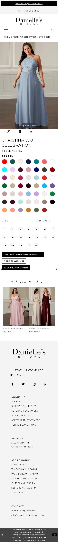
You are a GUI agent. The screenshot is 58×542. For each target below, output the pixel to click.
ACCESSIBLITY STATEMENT (25, 420)
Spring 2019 (44, 37)
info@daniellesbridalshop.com (27, 515)
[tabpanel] (29, 85)
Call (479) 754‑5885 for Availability (23, 254)
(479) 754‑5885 (28, 510)
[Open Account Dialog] (52, 30)
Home (5, 37)
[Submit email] (12, 375)
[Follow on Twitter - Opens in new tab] (23, 384)
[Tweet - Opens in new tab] (8, 131)
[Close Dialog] (2, 534)
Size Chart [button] (43, 220)
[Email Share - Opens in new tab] (31, 131)
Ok (54, 535)
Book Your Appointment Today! (29, 4)
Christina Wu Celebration (23, 37)
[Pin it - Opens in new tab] (20, 131)
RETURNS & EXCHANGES (24, 411)
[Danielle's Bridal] (29, 21)
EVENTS (15, 401)
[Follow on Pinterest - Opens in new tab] (45, 384)
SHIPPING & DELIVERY (23, 406)
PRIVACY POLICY (20, 415)
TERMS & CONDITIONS (23, 425)
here (43, 540)
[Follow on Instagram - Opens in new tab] (34, 384)
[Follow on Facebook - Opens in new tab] (12, 384)
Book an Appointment (16, 268)
